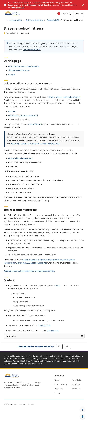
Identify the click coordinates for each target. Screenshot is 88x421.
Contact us (76, 388)
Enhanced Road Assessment (20, 158)
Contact (11, 74)
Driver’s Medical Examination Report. (64, 97)
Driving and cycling (34, 20)
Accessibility (77, 380)
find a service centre (13, 387)
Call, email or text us (31, 385)
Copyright (76, 384)
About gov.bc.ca (61, 384)
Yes (59, 346)
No (67, 346)
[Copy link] (82, 416)
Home (57, 380)
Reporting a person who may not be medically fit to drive (35, 143)
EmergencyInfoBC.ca (37, 5)
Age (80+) (12, 111)
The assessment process (19, 70)
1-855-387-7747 (44, 325)
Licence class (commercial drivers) (23, 115)
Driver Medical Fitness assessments (23, 66)
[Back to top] (82, 409)
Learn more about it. (32, 49)
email (58, 285)
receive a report (35, 124)
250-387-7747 (53, 330)
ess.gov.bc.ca (18, 7)
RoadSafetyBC (53, 20)
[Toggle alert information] (58, 13)
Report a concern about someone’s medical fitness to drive (29, 271)
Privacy (57, 393)
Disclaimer (59, 388)
